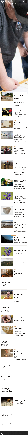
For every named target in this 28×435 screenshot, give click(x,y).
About (11, 433)
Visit (15, 433)
